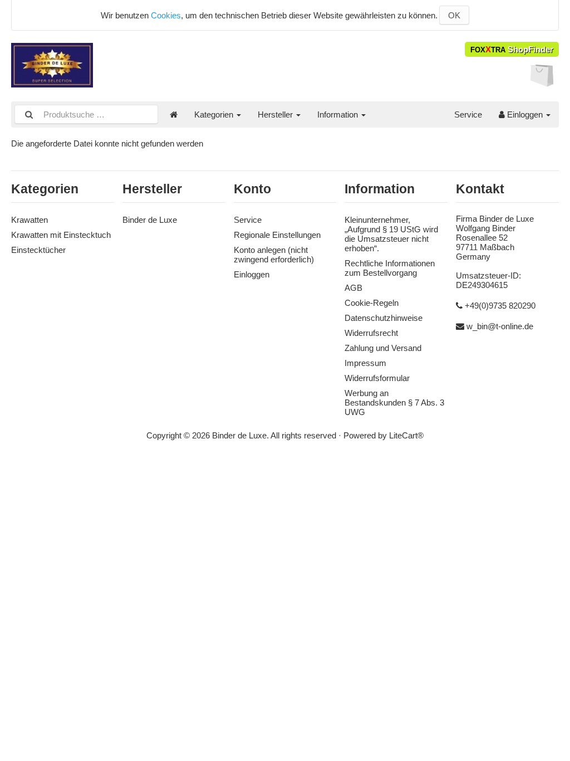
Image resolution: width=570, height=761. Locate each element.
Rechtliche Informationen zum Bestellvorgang (390, 267)
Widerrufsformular (377, 378)
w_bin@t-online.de (499, 326)
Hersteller (276, 114)
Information (338, 114)
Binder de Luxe (149, 220)
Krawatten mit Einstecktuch (61, 235)
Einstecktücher (38, 250)
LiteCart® (406, 435)
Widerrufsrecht (371, 333)
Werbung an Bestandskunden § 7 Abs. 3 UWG (394, 402)
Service (468, 114)
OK (454, 15)
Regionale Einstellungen (277, 235)
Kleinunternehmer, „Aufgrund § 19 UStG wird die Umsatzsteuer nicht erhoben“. (391, 234)
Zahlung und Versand (383, 348)
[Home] (173, 114)
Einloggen (525, 114)
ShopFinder (511, 49)
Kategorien (214, 114)
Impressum (365, 363)
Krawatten (29, 220)
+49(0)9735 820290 (500, 305)
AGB (353, 287)
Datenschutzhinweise (383, 318)
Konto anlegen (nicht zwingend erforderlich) (274, 254)
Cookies (166, 15)
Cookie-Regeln (372, 303)
